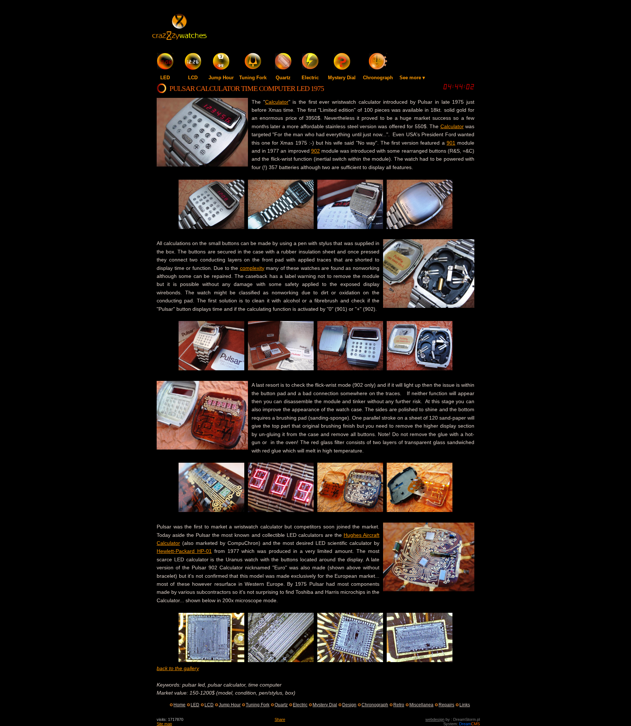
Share (280, 719)
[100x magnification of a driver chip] (350, 660)
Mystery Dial (342, 77)
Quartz (283, 77)
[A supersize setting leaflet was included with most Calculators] (350, 227)
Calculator (276, 102)
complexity (252, 268)
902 (315, 151)
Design (349, 704)
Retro (398, 704)
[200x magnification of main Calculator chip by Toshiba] (281, 660)
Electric (310, 77)
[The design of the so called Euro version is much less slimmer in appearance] (350, 368)
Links (464, 704)
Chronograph (378, 77)
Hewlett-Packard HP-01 (184, 551)
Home (179, 704)
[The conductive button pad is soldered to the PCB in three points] (350, 510)
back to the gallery (178, 668)
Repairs (446, 704)
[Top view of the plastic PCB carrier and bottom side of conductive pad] (419, 510)
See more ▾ (412, 77)
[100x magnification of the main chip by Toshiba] (211, 660)
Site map (164, 724)
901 (451, 143)
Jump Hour (221, 77)
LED (165, 77)
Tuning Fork (253, 77)
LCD (193, 77)
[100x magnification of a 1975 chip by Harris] (419, 660)
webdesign (434, 719)
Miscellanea (421, 704)
